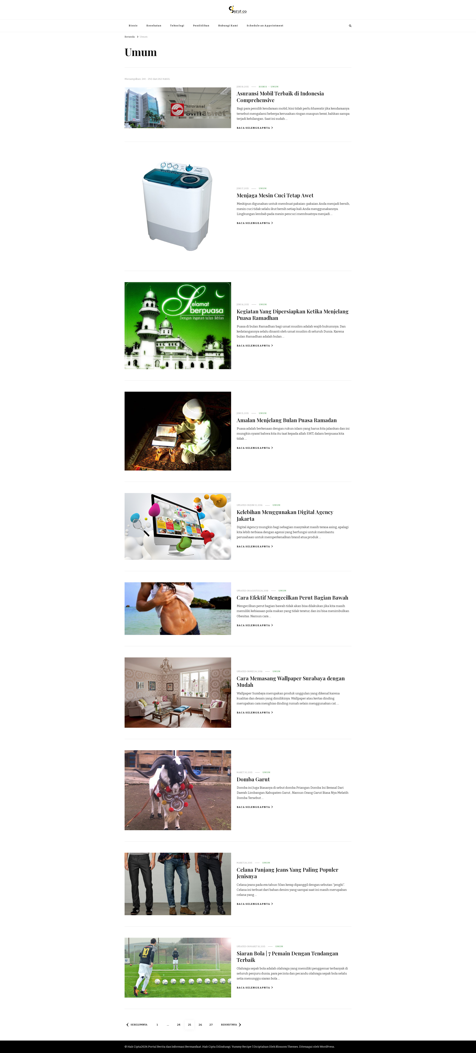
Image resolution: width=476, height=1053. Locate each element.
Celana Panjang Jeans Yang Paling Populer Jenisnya (287, 872)
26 (201, 1024)
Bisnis (133, 25)
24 (180, 1024)
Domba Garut (253, 779)
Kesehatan (153, 25)
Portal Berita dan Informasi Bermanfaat (174, 1046)
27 (212, 1024)
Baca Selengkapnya (253, 127)
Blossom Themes (287, 1046)
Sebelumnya (139, 1024)
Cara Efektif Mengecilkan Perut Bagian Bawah (292, 597)
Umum (275, 86)
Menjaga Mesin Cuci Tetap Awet (275, 195)
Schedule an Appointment (265, 25)
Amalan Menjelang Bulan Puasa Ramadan (287, 419)
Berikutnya (229, 1024)
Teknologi (177, 25)
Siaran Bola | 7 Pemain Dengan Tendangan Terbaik (287, 956)
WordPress (327, 1046)
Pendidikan (201, 25)
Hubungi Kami (228, 25)
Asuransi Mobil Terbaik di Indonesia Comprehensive (280, 96)
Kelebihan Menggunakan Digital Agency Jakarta (285, 515)
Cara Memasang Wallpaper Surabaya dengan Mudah (291, 681)
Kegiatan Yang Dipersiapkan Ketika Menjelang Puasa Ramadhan (293, 314)
